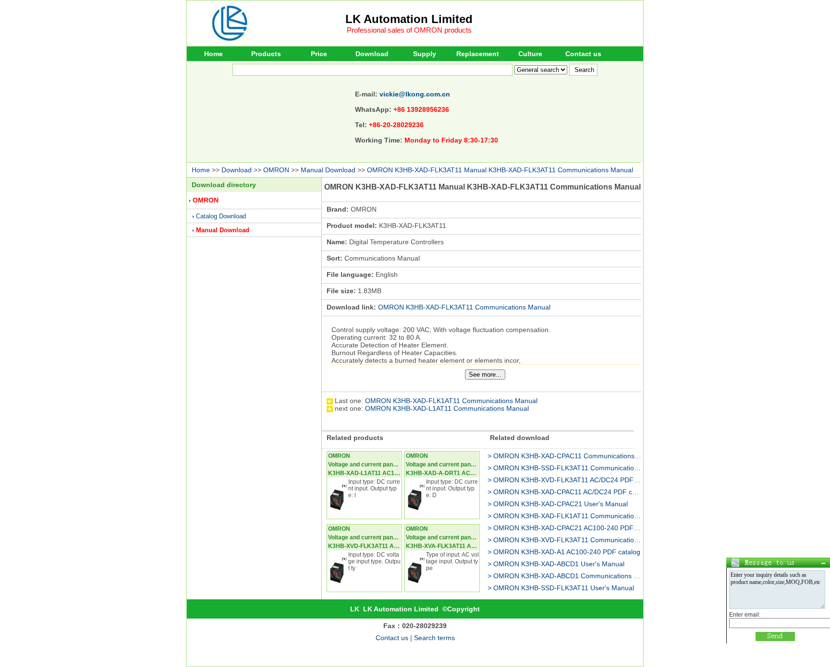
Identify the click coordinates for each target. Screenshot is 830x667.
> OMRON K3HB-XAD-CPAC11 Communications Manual (573, 456)
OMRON (276, 170)
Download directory (224, 185)
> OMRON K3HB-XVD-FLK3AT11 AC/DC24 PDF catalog (573, 480)
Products (266, 54)
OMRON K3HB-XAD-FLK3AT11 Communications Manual (464, 307)
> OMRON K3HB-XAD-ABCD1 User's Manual (556, 564)
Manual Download (328, 170)
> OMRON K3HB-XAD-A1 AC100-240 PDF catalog (564, 552)
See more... (485, 374)
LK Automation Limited (409, 18)
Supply (424, 54)
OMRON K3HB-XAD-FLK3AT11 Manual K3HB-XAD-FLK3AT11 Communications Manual (500, 170)
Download (372, 54)
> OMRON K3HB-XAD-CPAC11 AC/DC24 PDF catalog (569, 492)
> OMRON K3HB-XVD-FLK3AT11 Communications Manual (577, 540)
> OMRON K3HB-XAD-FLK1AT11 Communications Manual (577, 516)
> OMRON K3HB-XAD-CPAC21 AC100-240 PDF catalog (573, 528)
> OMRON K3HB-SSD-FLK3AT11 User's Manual (561, 588)
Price (319, 54)
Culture (530, 54)
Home (213, 54)
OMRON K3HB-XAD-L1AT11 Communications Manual (447, 408)
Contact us (583, 54)
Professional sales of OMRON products (409, 30)
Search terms (434, 638)
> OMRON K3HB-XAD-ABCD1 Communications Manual (572, 576)
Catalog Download (221, 216)
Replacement (477, 54)
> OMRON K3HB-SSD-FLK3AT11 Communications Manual (577, 468)
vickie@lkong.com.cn (414, 94)
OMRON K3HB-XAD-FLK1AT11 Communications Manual (451, 401)
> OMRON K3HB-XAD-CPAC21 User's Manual (558, 504)
